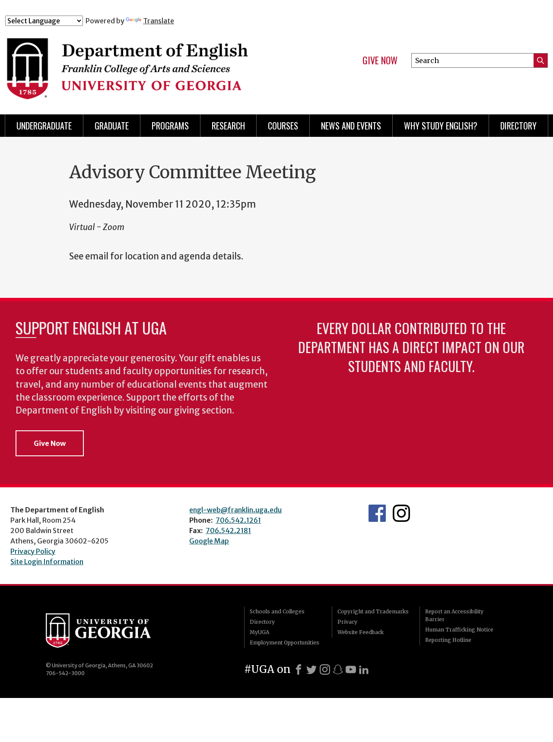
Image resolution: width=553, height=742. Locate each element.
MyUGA (259, 632)
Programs (170, 125)
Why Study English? (440, 125)
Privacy (347, 622)
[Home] (155, 64)
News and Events (351, 125)
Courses (283, 125)
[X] (311, 669)
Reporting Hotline (448, 640)
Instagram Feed (401, 513)
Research (228, 125)
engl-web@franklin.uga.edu (235, 509)
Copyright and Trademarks (373, 611)
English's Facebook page (377, 513)
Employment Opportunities (284, 642)
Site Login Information (46, 561)
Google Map (209, 541)
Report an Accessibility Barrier (454, 615)
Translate (158, 20)
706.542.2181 (228, 530)
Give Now (379, 60)
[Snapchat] (338, 669)
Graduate (112, 125)
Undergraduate (44, 125)
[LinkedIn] (364, 669)
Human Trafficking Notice (459, 629)
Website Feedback (360, 632)
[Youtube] (351, 669)
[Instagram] (325, 669)
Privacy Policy (32, 551)
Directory (518, 125)
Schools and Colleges (277, 611)
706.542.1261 (238, 520)
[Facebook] (298, 669)
